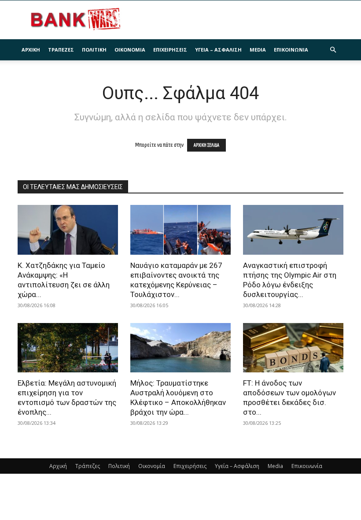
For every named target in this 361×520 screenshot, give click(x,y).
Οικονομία (129, 49)
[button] (332, 50)
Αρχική (31, 49)
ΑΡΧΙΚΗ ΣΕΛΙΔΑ (206, 145)
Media (258, 49)
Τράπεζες (61, 49)
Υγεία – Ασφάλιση (218, 49)
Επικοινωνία (291, 49)
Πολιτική (94, 49)
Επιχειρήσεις (170, 49)
